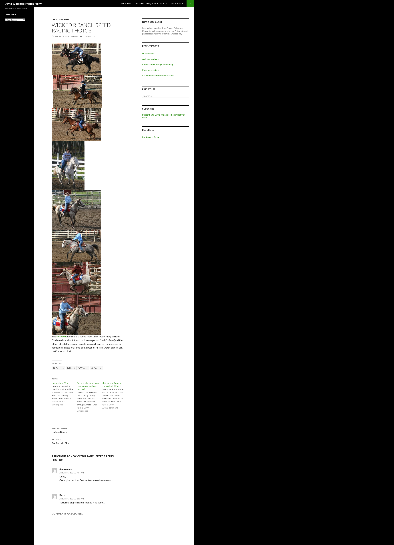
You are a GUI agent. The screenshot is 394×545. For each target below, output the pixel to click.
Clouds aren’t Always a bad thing (157, 64)
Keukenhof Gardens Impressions (158, 75)
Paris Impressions (150, 70)
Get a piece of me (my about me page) (151, 4)
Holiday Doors (59, 430)
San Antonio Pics (60, 441)
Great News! (148, 53)
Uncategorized (60, 19)
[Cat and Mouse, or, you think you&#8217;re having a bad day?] (89, 397)
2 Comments (88, 36)
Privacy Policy (178, 4)
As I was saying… (150, 59)
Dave (75, 36)
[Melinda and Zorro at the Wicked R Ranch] (114, 395)
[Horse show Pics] (64, 394)
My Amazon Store (150, 137)
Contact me (125, 4)
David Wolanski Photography (23, 3)
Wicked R (61, 336)
